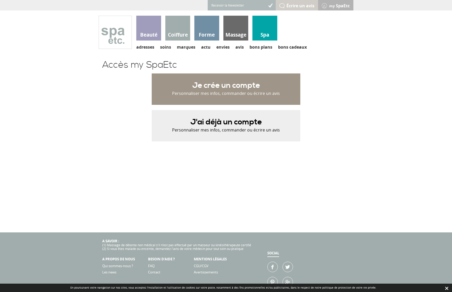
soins (165, 47)
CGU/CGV (201, 266)
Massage (235, 34)
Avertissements (206, 272)
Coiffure (178, 34)
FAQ (151, 266)
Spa (265, 34)
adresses (145, 47)
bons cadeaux (292, 47)
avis (239, 47)
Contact (154, 272)
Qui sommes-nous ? (117, 266)
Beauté (148, 34)
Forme (207, 34)
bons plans (261, 47)
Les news (109, 272)
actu (206, 47)
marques (186, 47)
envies (223, 47)
